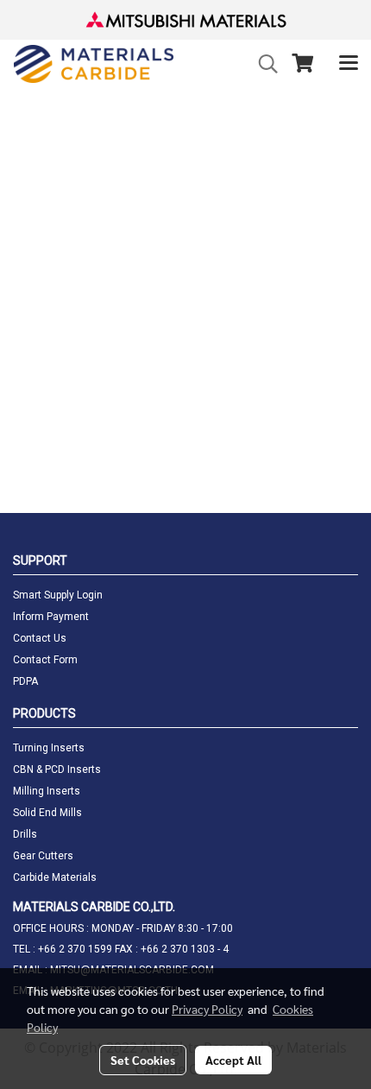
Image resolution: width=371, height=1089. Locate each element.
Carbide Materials (55, 877)
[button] (262, 63)
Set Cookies (142, 1059)
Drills (25, 834)
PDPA (25, 681)
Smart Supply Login (58, 595)
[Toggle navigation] (349, 64)
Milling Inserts (46, 791)
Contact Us (39, 638)
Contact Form (45, 660)
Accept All (233, 1059)
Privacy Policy (207, 1008)
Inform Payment (51, 617)
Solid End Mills (47, 813)
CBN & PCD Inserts (57, 769)
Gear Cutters (43, 856)
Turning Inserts (49, 748)
